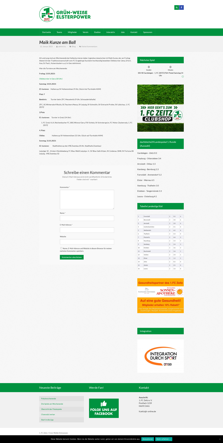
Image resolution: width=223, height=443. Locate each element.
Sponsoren (147, 32)
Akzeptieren (148, 439)
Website (63, 237)
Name (62, 213)
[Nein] (219, 439)
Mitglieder (72, 32)
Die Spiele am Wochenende (52, 404)
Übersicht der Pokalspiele (51, 409)
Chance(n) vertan (48, 414)
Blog (74, 46)
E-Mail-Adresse (66, 225)
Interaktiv (110, 32)
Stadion (97, 32)
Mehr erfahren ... (164, 439)
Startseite (46, 32)
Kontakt (133, 32)
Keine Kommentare (89, 46)
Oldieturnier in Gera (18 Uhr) (50, 79)
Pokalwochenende (48, 398)
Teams (59, 32)
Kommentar (65, 187)
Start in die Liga (47, 420)
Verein (85, 32)
